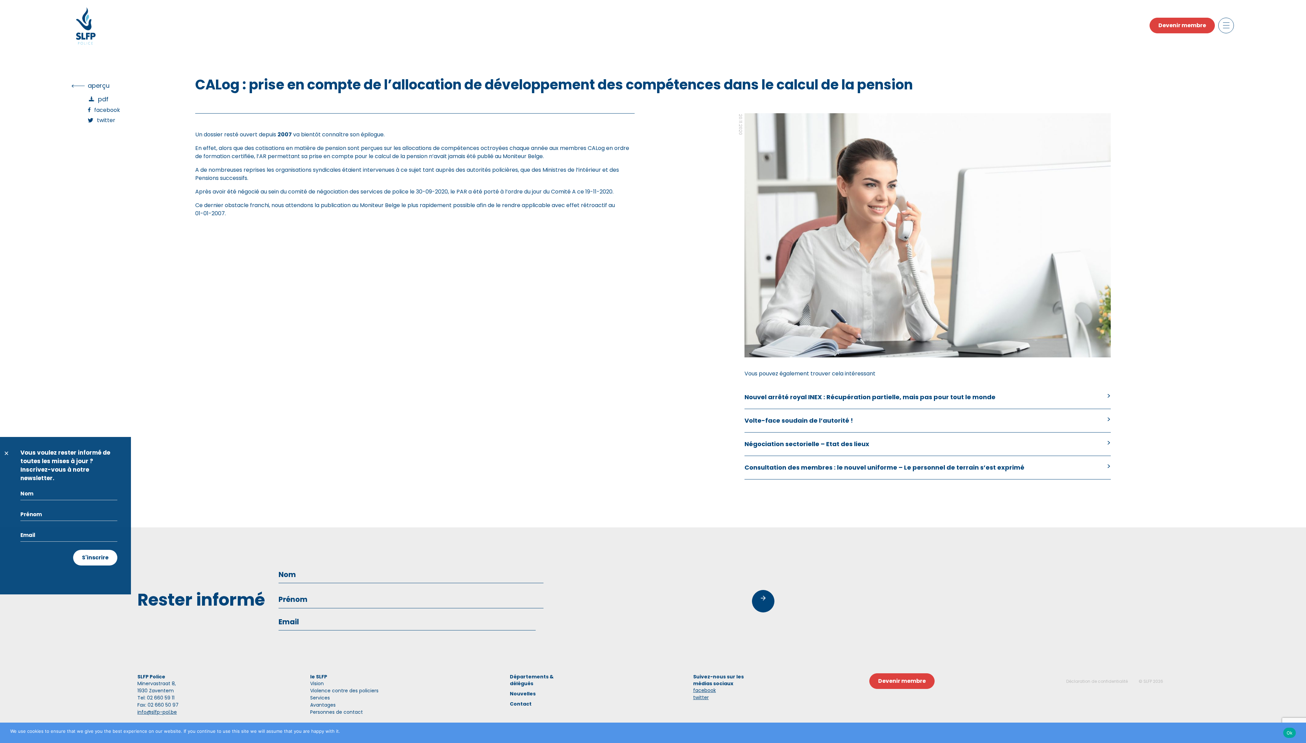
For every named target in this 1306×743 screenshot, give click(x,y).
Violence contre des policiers (344, 690)
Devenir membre (1182, 25)
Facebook (107, 110)
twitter (701, 697)
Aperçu (99, 85)
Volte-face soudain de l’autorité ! (798, 420)
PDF (103, 99)
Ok (1290, 733)
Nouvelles (523, 693)
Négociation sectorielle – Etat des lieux (806, 444)
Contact (521, 703)
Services (320, 697)
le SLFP (318, 676)
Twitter (106, 120)
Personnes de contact (336, 712)
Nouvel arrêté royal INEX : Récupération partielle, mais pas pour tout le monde (869, 397)
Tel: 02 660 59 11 (155, 697)
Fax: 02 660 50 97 (158, 705)
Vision (317, 683)
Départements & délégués (532, 680)
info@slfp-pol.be (157, 712)
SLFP (1147, 681)
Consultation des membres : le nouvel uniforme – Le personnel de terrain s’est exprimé (884, 467)
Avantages (323, 705)
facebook (704, 690)
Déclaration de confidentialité (1097, 681)
